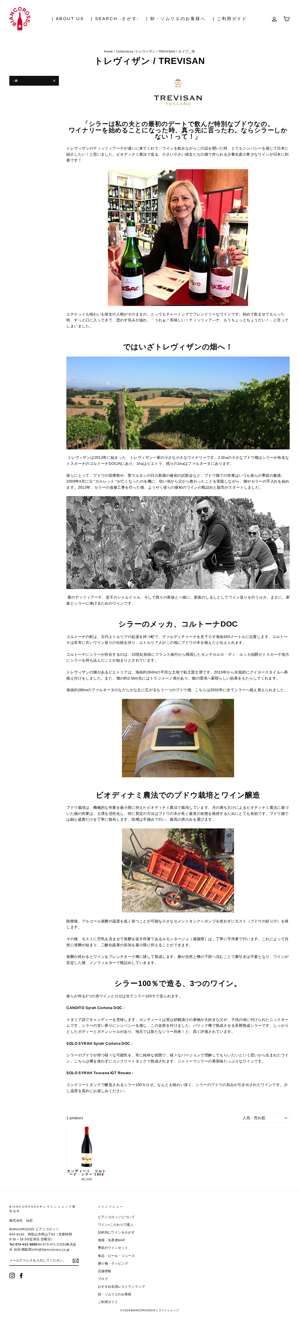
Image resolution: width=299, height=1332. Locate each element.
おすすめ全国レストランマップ (121, 1286)
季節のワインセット (113, 1248)
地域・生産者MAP (111, 1240)
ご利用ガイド (108, 1302)
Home (108, 51)
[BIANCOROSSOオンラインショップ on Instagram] (12, 1275)
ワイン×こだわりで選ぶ (115, 1225)
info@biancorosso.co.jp (51, 1249)
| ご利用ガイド (230, 18)
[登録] (76, 1261)
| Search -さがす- (115, 18)
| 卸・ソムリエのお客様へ (176, 18)
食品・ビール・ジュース (116, 1256)
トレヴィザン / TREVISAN (155, 51)
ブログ (103, 1279)
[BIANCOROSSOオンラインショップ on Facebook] (21, 1275)
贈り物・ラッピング (113, 1263)
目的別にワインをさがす (116, 1232)
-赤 (15, 80)
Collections (124, 51)
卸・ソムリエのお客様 (115, 1294)
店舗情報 (104, 1271)
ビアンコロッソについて (116, 1217)
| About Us (68, 18)
